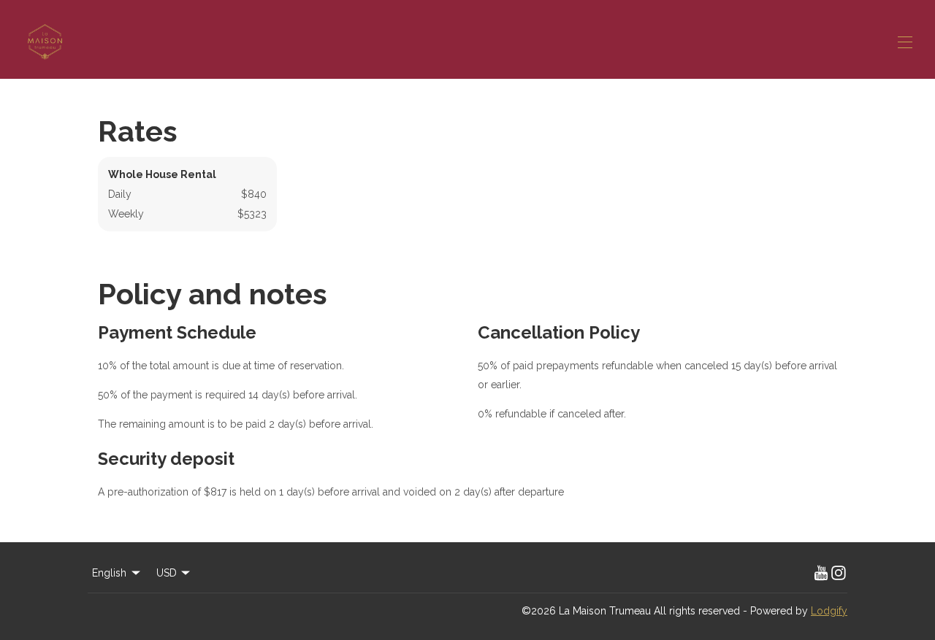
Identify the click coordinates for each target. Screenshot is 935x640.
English (109, 573)
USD (166, 573)
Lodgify (829, 611)
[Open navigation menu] (905, 42)
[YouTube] (821, 573)
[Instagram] (838, 573)
